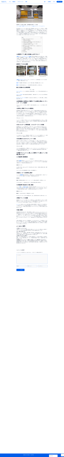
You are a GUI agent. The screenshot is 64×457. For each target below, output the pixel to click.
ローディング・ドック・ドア (21, 97)
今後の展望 (23, 50)
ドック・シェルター (19, 94)
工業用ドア (18, 56)
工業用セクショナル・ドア (20, 79)
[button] (59, 1)
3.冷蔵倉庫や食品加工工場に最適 (28, 48)
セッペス (17, 204)
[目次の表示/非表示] (41, 37)
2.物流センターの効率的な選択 (28, 47)
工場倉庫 (20, 160)
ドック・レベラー (19, 91)
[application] (15, 1)
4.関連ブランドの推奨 (26, 49)
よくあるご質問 (24, 51)
